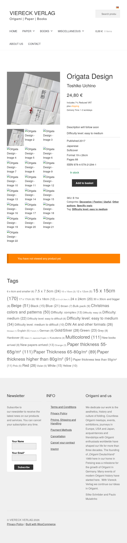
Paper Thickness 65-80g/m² (64, 351)
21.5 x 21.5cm (63, 299)
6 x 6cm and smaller (20, 291)
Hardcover (15, 338)
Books (44, 31)
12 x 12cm (84, 291)
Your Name (18, 441)
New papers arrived (37, 344)
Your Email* (18, 452)
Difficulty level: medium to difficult (39, 324)
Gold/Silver (66, 330)
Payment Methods (61, 430)
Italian (28, 338)
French (34, 331)
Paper (26, 31)
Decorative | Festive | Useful (95, 201)
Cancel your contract (63, 442)
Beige (20, 305)
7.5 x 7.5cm (48, 290)
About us (16, 44)
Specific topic (84, 205)
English (24, 330)
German (47, 330)
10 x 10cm (68, 291)
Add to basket (84, 183)
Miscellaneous (69, 31)
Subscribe (24, 467)
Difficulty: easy (92, 312)
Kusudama (57, 337)
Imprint (55, 449)
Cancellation (58, 436)
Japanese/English (41, 338)
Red (29, 365)
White (55, 365)
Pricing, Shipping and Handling (63, 421)
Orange (60, 345)
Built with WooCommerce (41, 524)
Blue (53, 305)
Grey (103, 330)
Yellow (70, 365)
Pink (17, 365)
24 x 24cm (81, 298)
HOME (13, 31)
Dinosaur (12, 331)
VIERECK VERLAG (32, 12)
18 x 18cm (45, 299)
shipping (75, 106)
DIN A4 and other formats (89, 324)
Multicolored (83, 336)
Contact (34, 44)
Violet (42, 365)
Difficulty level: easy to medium (89, 209)
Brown (66, 306)
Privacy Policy (59, 413)
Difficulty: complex (66, 312)
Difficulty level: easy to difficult (46, 318)
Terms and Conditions (63, 407)
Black (38, 305)
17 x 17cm (27, 299)
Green (88, 330)
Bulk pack (81, 306)
